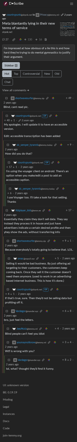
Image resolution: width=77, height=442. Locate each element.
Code (6, 428)
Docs (6, 421)
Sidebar (9, 65)
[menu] (71, 3)
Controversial (31, 73)
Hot (6, 73)
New (47, 73)
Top (16, 73)
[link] (14, 39)
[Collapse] (6, 98)
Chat (7, 82)
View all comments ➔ (15, 90)
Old (57, 73)
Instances (9, 414)
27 (7, 39)
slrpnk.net (7, 32)
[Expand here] (67, 28)
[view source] (46, 40)
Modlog (8, 399)
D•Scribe (16, 3)
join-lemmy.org (12, 435)
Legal (6, 406)
